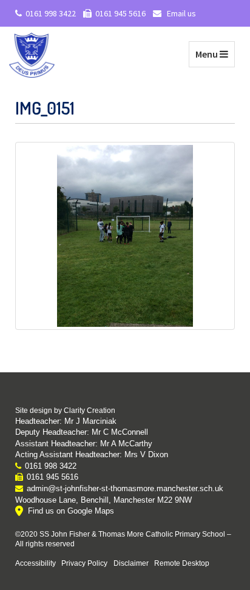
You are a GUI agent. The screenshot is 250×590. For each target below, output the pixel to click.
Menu (215, 53)
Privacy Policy (84, 563)
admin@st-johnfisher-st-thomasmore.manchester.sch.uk (125, 488)
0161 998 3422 (50, 13)
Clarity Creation (89, 410)
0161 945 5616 (120, 13)
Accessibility (35, 563)
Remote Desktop (181, 563)
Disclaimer (131, 563)
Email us (180, 13)
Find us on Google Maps (71, 510)
